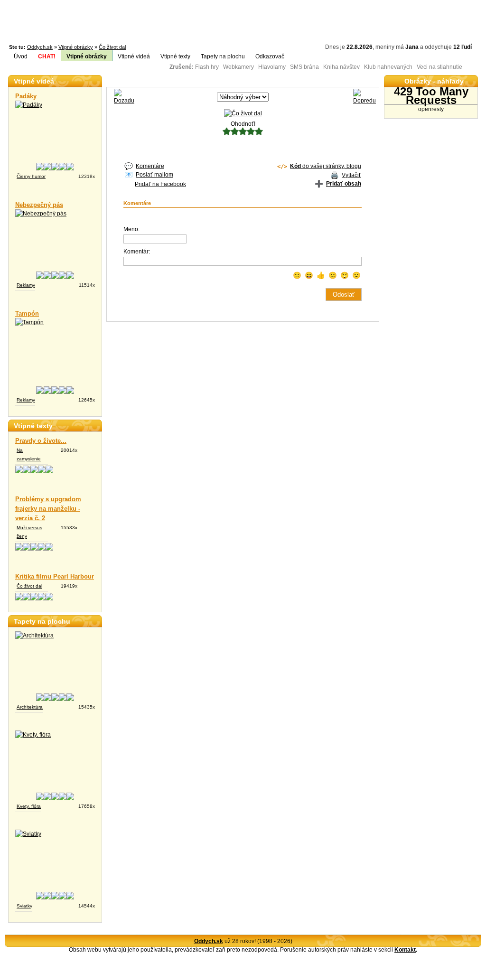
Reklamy (26, 285)
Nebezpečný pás (39, 204)
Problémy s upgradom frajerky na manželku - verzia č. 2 (48, 509)
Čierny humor (31, 176)
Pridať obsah (343, 183)
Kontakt (405, 949)
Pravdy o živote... (40, 440)
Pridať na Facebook (160, 184)
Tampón (27, 313)
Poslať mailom (154, 174)
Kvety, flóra (29, 806)
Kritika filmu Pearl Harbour (54, 576)
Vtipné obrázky (75, 47)
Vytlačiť (351, 175)
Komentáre (150, 166)
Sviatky (24, 905)
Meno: (131, 229)
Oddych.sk (40, 47)
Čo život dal (112, 47)
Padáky (26, 96)
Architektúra (30, 707)
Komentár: (136, 251)
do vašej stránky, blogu (325, 166)
